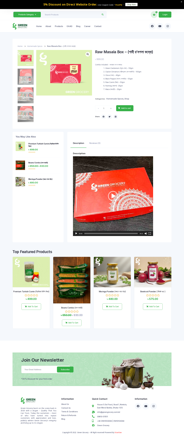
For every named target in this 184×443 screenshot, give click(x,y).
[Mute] (146, 233)
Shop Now (131, 4)
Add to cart (126, 108)
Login (165, 14)
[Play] (76, 233)
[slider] (111, 233)
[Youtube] (160, 26)
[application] (113, 196)
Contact (97, 26)
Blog (78, 26)
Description (78, 143)
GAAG (69, 26)
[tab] (78, 144)
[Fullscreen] (150, 233)
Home (39, 26)
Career (87, 26)
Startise (118, 432)
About (48, 26)
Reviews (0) (95, 143)
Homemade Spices (34, 46)
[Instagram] (167, 26)
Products (59, 26)
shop (126, 99)
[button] (103, 116)
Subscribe (65, 369)
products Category (26, 14)
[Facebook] (152, 26)
